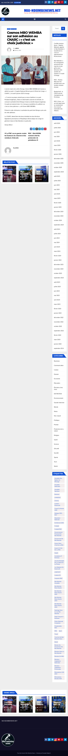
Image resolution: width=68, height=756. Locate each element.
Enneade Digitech (46, 753)
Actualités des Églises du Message (58, 480)
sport (60, 631)
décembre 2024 (58, 211)
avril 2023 (57, 300)
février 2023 (57, 308)
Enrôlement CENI (59, 522)
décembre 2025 (58, 158)
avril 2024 (57, 247)
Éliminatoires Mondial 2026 (58, 677)
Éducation (23, 169)
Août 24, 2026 (9, 707)
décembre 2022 (58, 317)
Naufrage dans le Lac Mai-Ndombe (59, 612)
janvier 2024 (57, 260)
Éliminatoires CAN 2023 (59, 673)
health (56, 553)
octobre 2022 (58, 326)
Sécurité (56, 448)
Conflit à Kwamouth (57, 504)
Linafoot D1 (58, 575)
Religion (56, 435)
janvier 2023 (57, 313)
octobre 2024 (58, 220)
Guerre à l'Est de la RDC (58, 548)
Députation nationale (57, 518)
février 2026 (57, 149)
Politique (13, 28)
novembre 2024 (58, 216)
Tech (55, 462)
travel (56, 634)
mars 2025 (57, 198)
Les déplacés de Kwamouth (59, 568)
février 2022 (57, 335)
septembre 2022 (59, 330)
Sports (56, 457)
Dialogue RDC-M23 (58, 514)
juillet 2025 (57, 180)
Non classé (57, 416)
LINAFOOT (57, 572)
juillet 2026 (57, 127)
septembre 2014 (59, 348)
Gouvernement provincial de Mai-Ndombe (58, 534)
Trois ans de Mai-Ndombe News (59, 637)
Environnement (58, 398)
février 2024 (57, 255)
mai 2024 (57, 242)
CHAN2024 (57, 497)
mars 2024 (57, 251)
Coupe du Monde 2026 (59, 509)
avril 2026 (57, 141)
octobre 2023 (58, 273)
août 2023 (57, 282)
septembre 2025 (59, 172)
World (56, 466)
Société (10, 169)
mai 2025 (57, 189)
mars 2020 (57, 339)
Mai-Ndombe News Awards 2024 (58, 605)
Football (57, 526)
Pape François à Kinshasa (59, 617)
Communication (59, 365)
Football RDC (58, 529)
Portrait (56, 424)
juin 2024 (57, 238)
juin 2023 (57, 291)
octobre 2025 (58, 167)
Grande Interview (59, 402)
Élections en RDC (59, 656)
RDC (56, 631)
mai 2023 (57, 295)
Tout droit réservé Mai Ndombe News (26, 753)
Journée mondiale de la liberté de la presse (59, 562)
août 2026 (57, 123)
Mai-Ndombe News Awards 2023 (58, 599)
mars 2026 (57, 145)
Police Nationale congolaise (59, 622)
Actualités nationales (57, 485)
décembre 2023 (58, 264)
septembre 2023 (59, 277)
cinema (57, 500)
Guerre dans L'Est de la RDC (59, 544)
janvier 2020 (57, 344)
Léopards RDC (58, 578)
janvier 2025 (57, 207)
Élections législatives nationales (58, 661)
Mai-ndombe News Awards (58, 587)
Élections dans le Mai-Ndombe (59, 652)
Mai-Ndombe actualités (58, 582)
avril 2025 (57, 194)
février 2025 (57, 202)
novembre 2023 (58, 269)
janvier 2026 (57, 154)
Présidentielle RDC (58, 626)
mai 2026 (57, 136)
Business (57, 361)
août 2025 (57, 176)
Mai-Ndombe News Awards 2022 (58, 592)
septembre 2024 (59, 225)
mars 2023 (57, 304)
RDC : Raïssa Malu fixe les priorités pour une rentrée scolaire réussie (59, 83)
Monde (56, 407)
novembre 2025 (58, 163)
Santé (56, 439)
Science (56, 444)
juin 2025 (57, 185)
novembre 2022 (58, 322)
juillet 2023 (57, 286)
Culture (56, 370)
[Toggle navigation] (34, 19)
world (56, 642)
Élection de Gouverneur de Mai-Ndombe (59, 646)
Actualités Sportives (57, 490)
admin (17, 48)
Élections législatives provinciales (58, 667)
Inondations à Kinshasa (58, 556)
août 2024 (57, 229)
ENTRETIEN (58, 393)
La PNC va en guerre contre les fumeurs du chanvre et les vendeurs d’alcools (15, 135)
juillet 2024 (57, 233)
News (9, 28)
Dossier (56, 374)
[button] (65, 19)
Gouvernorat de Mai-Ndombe (59, 539)
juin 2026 (57, 132)
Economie (57, 378)
